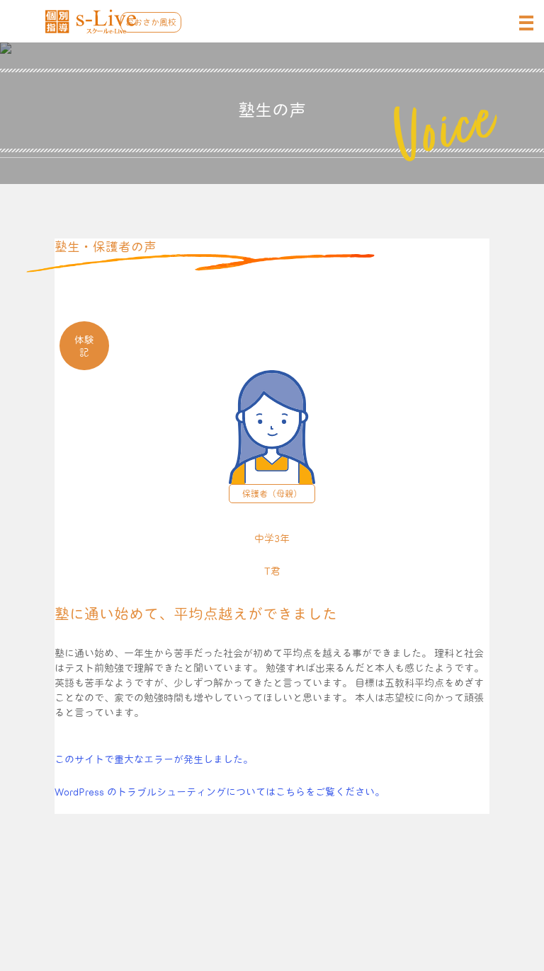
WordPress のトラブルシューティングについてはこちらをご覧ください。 (220, 792)
